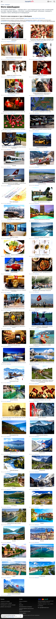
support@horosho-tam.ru (44, 607)
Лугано (40, 18)
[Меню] (1, 1)
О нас (20, 603)
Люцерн (33, 18)
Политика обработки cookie (24, 611)
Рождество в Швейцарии (11, 41)
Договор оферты (22, 613)
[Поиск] (54, 1)
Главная (2, 4)
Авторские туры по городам (6, 603)
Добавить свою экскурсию (6, 606)
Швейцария (7, 4)
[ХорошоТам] (29, 1)
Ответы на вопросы (23, 601)
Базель (43, 18)
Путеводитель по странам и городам (8, 604)
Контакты (41, 605)
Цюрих (25, 18)
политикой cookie (11, 616)
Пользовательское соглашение (25, 606)
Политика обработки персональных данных (26, 609)
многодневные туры (5, 21)
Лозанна (36, 18)
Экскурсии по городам (5, 601)
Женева (29, 18)
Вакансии (21, 604)
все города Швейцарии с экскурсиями (33, 21)
